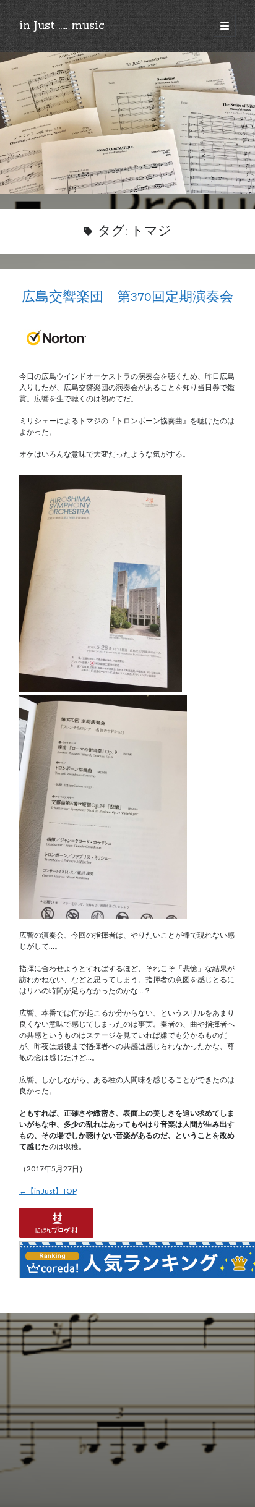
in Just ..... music (62, 26)
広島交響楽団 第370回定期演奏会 (127, 297)
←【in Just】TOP (48, 1190)
